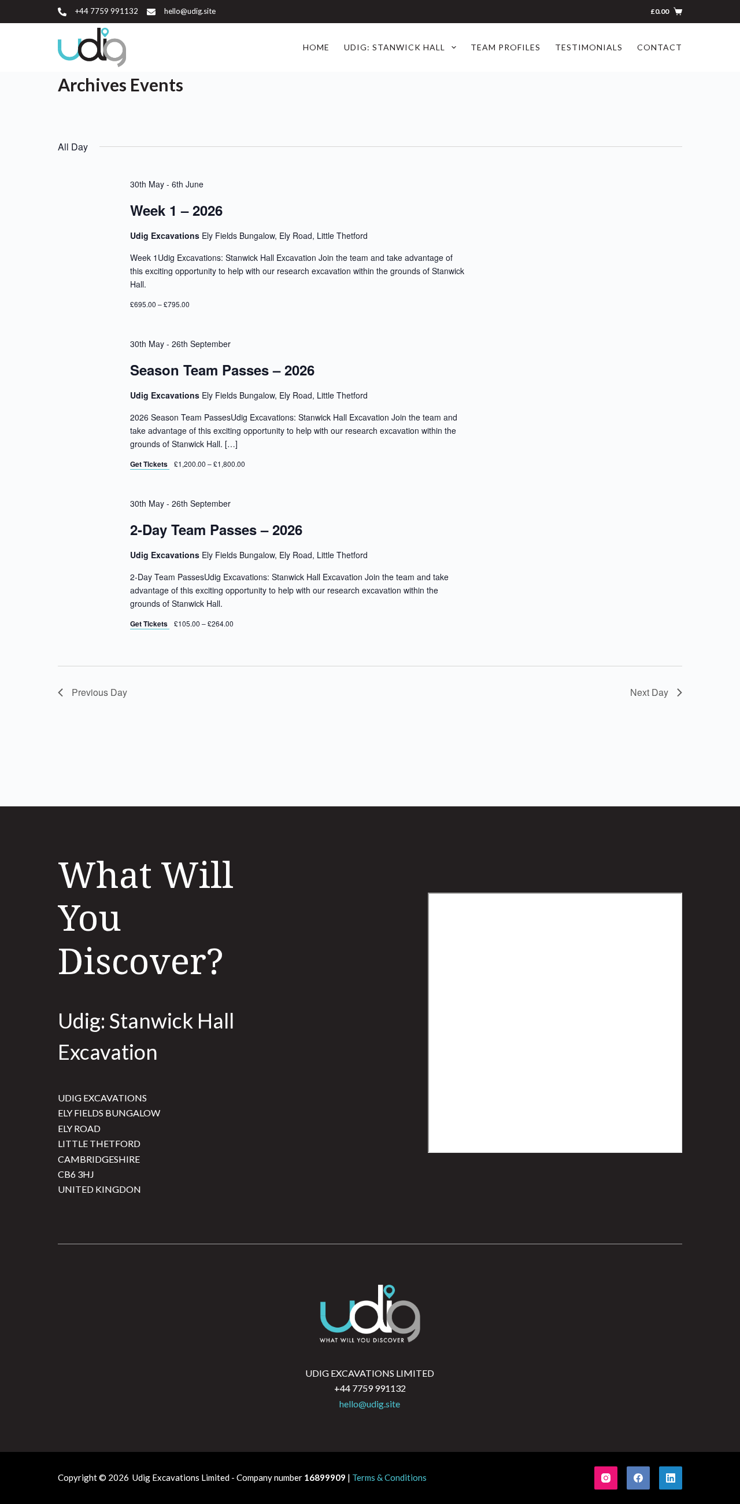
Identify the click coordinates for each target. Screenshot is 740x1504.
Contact (659, 47)
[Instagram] (605, 1478)
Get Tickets (149, 464)
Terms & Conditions (389, 1477)
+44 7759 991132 (106, 11)
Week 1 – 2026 (176, 210)
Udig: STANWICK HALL (394, 47)
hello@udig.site (190, 11)
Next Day (649, 692)
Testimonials (589, 47)
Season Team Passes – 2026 (222, 369)
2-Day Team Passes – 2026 (216, 529)
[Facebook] (638, 1478)
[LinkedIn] (670, 1478)
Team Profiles (506, 47)
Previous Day (99, 692)
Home (316, 47)
